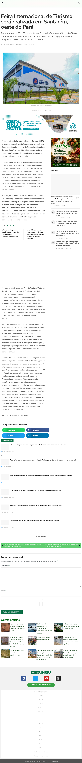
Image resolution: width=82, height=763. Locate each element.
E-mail (4, 600)
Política (41, 736)
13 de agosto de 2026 (8, 497)
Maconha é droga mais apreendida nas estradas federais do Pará (17, 653)
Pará (41, 728)
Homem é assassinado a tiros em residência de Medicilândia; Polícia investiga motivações (22, 545)
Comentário (5, 565)
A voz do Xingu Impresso (41, 692)
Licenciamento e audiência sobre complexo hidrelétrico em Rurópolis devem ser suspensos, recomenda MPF (44, 655)
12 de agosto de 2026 (8, 512)
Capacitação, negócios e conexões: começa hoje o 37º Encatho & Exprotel (34, 520)
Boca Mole (41, 696)
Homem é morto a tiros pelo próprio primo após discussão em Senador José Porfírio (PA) (67, 223)
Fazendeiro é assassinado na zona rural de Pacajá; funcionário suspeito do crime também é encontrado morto (63, 200)
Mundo (41, 720)
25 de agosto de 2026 (8, 451)
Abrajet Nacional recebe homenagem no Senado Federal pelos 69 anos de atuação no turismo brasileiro (35, 234)
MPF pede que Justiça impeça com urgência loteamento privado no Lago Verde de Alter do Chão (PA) (16, 641)
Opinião (41, 724)
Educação (41, 712)
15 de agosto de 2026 (8, 467)
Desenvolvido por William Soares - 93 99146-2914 (41, 761)
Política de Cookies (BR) (41, 756)
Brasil (41, 700)
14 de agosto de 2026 (8, 482)
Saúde (41, 744)
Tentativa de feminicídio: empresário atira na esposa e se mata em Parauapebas (61, 545)
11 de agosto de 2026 (8, 527)
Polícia (41, 732)
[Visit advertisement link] (23, 263)
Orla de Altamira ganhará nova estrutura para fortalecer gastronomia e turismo (35, 490)
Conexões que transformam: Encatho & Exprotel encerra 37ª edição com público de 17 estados (41, 475)
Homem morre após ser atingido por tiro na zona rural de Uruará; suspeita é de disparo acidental (67, 244)
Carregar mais (41, 536)
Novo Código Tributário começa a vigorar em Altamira (43, 639)
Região (41, 740)
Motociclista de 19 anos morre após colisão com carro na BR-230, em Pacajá (67, 213)
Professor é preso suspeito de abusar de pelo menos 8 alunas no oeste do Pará (36, 505)
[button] (2, 2)
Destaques (41, 708)
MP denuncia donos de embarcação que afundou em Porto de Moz (70, 626)
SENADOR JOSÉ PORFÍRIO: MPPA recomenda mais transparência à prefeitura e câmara (44, 628)
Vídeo (41, 748)
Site (43, 600)
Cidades (41, 704)
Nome (3, 591)
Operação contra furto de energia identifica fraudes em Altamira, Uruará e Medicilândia (67, 233)
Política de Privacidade (41, 752)
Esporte (41, 716)
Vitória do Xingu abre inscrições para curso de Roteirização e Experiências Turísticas (10, 233)
